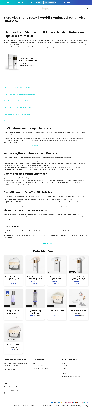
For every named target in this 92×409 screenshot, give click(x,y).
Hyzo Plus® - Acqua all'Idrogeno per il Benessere (35, 312)
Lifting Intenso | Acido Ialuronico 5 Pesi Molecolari (78, 312)
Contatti (64, 368)
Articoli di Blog (66, 373)
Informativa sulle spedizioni (76, 405)
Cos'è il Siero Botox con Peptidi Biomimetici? (18, 87)
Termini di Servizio (38, 366)
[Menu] (4, 8)
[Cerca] (81, 8)
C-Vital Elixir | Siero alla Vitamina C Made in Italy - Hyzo (35, 278)
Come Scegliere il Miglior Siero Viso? (16, 101)
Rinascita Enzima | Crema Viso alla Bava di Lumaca (13, 346)
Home (63, 363)
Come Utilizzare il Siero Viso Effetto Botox (17, 107)
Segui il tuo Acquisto (68, 371)
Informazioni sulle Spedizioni (41, 368)
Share (7, 28)
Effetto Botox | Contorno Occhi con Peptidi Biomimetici (79, 278)
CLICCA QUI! (36, 146)
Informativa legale (84, 406)
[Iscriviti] (28, 369)
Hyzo (17, 405)
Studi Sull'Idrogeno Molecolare (71, 376)
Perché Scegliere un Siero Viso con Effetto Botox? (20, 94)
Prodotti (64, 366)
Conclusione (8, 121)
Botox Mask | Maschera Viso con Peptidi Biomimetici (13, 278)
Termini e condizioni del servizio (60, 405)
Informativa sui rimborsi (33, 405)
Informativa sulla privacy (46, 405)
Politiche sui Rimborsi (39, 371)
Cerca (34, 363)
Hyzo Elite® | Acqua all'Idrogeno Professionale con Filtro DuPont (13, 313)
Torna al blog (47, 243)
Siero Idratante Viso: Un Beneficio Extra (17, 114)
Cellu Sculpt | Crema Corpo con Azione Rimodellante (57, 278)
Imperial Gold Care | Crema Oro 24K (57, 311)
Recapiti (86, 405)
